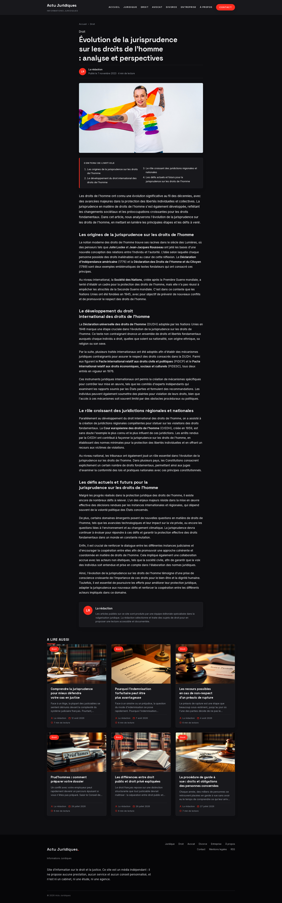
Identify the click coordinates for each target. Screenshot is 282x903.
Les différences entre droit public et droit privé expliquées (137, 779)
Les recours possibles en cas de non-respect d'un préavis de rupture (196, 693)
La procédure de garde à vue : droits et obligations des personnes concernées (198, 781)
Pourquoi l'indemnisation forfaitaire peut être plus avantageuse (133, 693)
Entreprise (188, 7)
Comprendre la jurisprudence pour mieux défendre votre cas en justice (72, 693)
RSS (233, 849)
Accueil (114, 7)
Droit (145, 7)
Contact (225, 7)
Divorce (171, 7)
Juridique (130, 7)
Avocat (157, 7)
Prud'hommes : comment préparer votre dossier (69, 779)
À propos (206, 7)
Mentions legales (218, 849)
